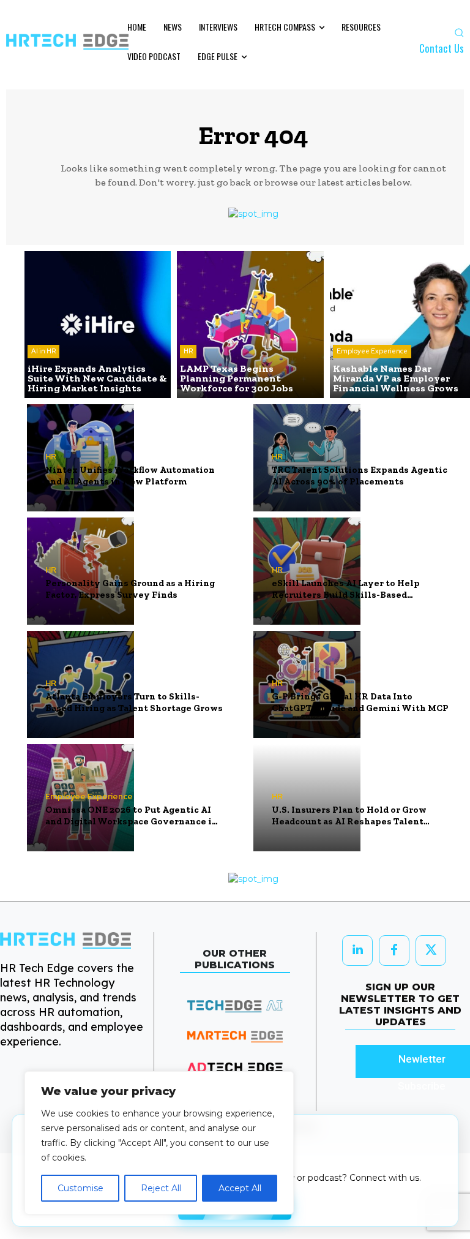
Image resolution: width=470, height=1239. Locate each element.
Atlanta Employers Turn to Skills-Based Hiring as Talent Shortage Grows (134, 702)
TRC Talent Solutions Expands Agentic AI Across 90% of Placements (359, 476)
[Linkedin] (357, 950)
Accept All (239, 1188)
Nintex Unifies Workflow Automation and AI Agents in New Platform (130, 476)
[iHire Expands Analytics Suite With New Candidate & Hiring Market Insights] (97, 324)
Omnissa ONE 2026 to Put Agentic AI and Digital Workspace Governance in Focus (131, 816)
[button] (459, 32)
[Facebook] (394, 950)
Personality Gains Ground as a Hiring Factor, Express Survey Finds (130, 589)
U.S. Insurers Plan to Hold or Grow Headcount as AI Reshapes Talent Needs (349, 816)
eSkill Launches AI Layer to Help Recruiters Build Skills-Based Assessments (346, 589)
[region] (159, 1143)
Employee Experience (372, 351)
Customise (80, 1188)
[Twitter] (431, 950)
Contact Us (441, 48)
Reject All (161, 1188)
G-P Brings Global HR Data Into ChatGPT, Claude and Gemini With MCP (360, 702)
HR (188, 351)
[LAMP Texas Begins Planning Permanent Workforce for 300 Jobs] (250, 324)
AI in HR (43, 351)
